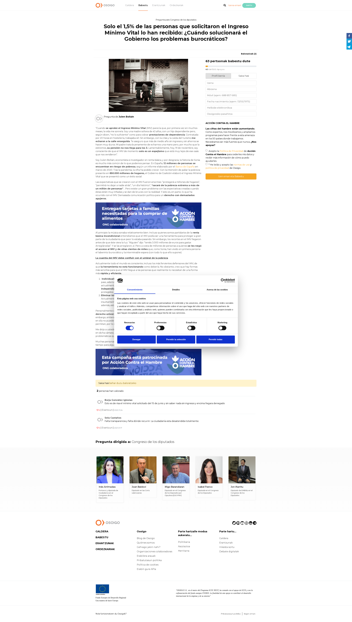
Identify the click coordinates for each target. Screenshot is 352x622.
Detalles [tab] (176, 289)
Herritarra (183, 551)
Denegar (136, 339)
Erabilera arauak (146, 556)
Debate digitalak (229, 551)
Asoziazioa (184, 546)
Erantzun (107, 410)
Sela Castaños (113, 418)
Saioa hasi (244, 76)
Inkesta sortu (226, 547)
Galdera (129, 5)
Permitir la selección (176, 339)
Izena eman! (234, 5)
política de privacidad (217, 168)
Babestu (143, 5)
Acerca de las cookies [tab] (217, 289)
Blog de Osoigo (146, 538)
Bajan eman (249, 614)
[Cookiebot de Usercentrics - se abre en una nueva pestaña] (223, 281)
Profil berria (218, 76)
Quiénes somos (146, 542)
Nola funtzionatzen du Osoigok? (111, 614)
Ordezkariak (176, 5)
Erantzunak (158, 5)
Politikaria (184, 542)
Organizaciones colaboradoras (154, 551)
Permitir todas (215, 339)
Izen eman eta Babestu (231, 176)
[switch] (160, 328)
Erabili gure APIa (146, 569)
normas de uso (241, 164)
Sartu (249, 5)
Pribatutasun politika (149, 560)
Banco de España (185, 166)
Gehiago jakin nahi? (148, 547)
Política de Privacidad (231, 151)
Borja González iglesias (118, 400)
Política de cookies (147, 564)
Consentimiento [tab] (134, 289)
